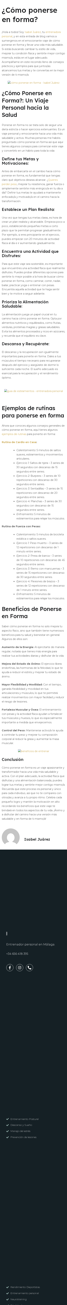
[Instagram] (11, 6)
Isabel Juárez (33, 32)
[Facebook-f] (6, 6)
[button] (60, 6)
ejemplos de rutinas (14, 434)
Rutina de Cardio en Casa (19, 442)
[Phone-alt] (17, 6)
